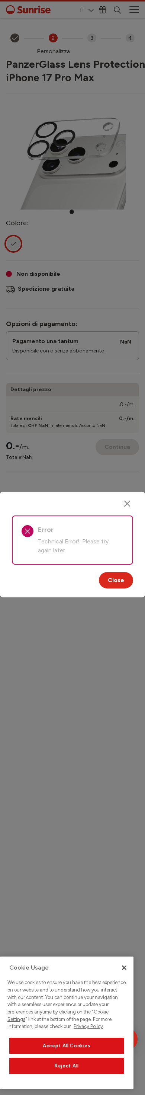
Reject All (67, 1066)
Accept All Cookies (67, 1045)
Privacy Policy (88, 1026)
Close (116, 580)
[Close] (127, 504)
